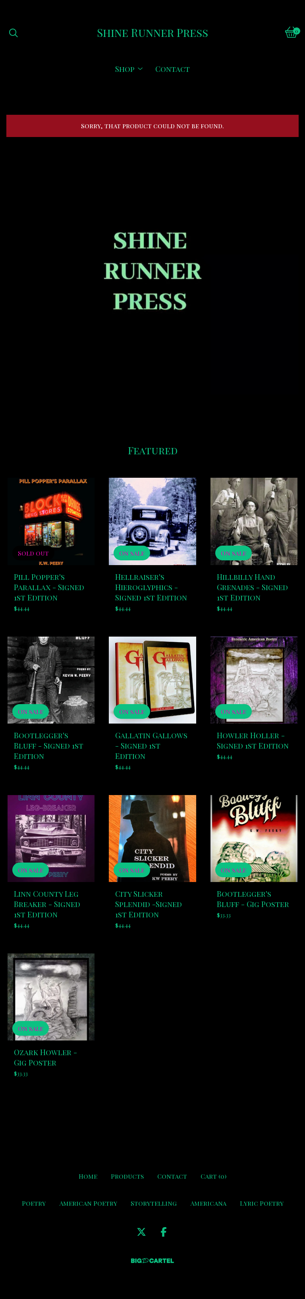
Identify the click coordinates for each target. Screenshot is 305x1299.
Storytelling (154, 1203)
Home (88, 1176)
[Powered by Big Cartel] (152, 1260)
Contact (172, 69)
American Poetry (88, 1203)
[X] (141, 1232)
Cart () (213, 1176)
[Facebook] (163, 1232)
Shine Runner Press (152, 32)
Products (127, 1176)
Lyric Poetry (262, 1203)
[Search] (13, 32)
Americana (208, 1203)
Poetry (34, 1203)
